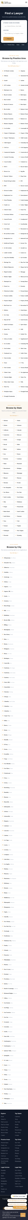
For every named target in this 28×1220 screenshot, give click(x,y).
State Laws (17, 1183)
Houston (17, 1150)
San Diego (17, 1158)
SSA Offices (18, 1170)
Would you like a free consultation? (17, 1204)
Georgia (17, 1135)
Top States (18, 1113)
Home (2, 1116)
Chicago (17, 1148)
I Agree (23, 1214)
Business (3, 1178)
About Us (3, 1119)
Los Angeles (18, 1145)
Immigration (4, 1181)
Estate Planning (5, 1158)
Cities (23, 44)
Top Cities (18, 1139)
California (17, 1116)
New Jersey (18, 1132)
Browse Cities (4, 1130)
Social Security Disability (4, 1162)
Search (9, 38)
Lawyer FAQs (18, 1175)
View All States (13, 415)
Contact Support (19, 1186)
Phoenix (17, 1153)
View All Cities (13, 553)
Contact (3, 1135)
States (18, 44)
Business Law (4, 1153)
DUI (2, 1186)
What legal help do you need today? (17, 1200)
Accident (3, 1173)
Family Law (4, 1145)
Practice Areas (11, 44)
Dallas (16, 1156)
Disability (3, 1170)
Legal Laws (18, 1181)
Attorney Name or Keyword (11, 22)
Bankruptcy (4, 1183)
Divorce (3, 1191)
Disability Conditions (20, 1178)
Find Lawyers (4, 1122)
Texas (16, 1119)
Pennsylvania (18, 1130)
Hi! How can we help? (18, 1196)
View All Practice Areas (13, 66)
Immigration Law (5, 1148)
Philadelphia (18, 1161)
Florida (16, 1124)
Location (5, 30)
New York (17, 1122)
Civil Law (3, 1156)
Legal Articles (5, 1167)
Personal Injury (4, 1142)
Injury (2, 1175)
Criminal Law (4, 1150)
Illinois (16, 1127)
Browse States (4, 1132)
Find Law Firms (5, 1124)
